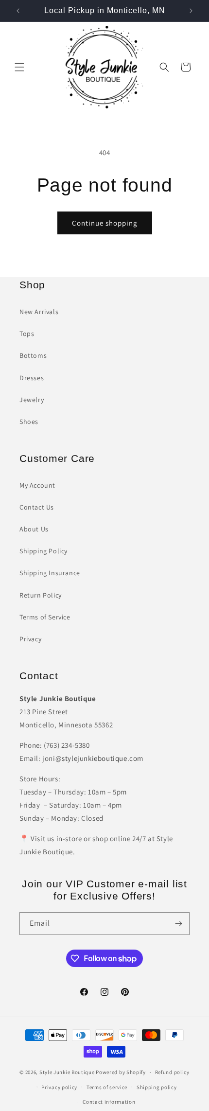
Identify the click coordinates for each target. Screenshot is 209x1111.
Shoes (28, 421)
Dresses (31, 377)
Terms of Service (44, 617)
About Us (34, 529)
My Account (37, 485)
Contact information (109, 1101)
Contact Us (36, 507)
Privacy (30, 639)
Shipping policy (157, 1087)
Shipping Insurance (49, 572)
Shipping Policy (43, 551)
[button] (19, 67)
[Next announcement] (191, 10)
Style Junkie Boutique (67, 1072)
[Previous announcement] (18, 10)
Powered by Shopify (121, 1072)
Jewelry (31, 399)
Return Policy (40, 595)
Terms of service (107, 1087)
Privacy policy (59, 1087)
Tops (26, 333)
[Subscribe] (178, 923)
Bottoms (33, 355)
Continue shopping (105, 223)
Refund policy (172, 1072)
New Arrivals (38, 311)
